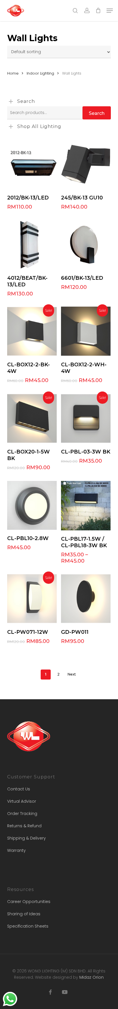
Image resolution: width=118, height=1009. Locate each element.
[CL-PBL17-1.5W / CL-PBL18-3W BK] (86, 505)
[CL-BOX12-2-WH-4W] (86, 331)
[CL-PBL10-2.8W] (32, 505)
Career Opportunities (28, 901)
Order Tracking (22, 813)
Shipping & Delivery (26, 838)
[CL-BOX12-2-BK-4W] (32, 331)
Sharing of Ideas (23, 914)
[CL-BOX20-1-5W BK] (32, 418)
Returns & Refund (24, 826)
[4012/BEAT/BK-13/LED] (32, 244)
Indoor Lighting (40, 73)
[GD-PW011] (86, 598)
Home (13, 73)
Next (72, 674)
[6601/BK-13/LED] (86, 244)
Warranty (16, 850)
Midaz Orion (91, 977)
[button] (110, 10)
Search (97, 113)
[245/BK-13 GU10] (86, 164)
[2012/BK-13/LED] (32, 164)
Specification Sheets (27, 926)
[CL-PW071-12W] (32, 598)
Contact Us (18, 789)
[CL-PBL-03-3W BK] (86, 418)
